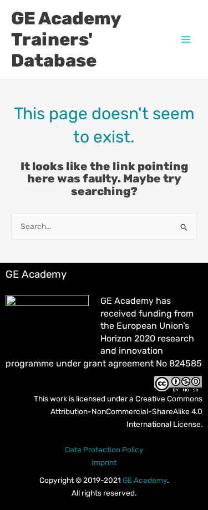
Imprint (104, 462)
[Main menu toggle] (186, 39)
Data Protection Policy (104, 449)
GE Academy (145, 480)
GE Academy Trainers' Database (66, 40)
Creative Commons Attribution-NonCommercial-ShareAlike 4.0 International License (126, 411)
